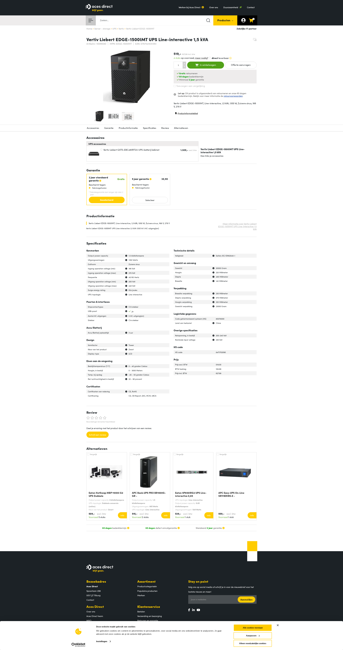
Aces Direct (95, 606)
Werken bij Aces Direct (189, 7)
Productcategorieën (147, 586)
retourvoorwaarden (233, 95)
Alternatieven (181, 127)
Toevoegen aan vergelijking (190, 85)
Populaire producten (147, 590)
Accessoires (93, 127)
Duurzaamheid (230, 7)
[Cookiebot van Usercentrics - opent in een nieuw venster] (78, 645)
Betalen (141, 611)
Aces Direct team (94, 616)
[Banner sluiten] (278, 625)
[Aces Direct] (99, 8)
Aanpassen (251, 635)
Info (122, 515)
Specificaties (149, 127)
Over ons (213, 7)
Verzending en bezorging (149, 616)
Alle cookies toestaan (253, 628)
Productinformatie (128, 127)
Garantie (108, 127)
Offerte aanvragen (241, 64)
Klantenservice (148, 606)
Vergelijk (93, 454)
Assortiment (146, 581)
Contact (251, 7)
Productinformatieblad (186, 114)
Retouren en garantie (147, 620)
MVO (88, 620)
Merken (141, 595)
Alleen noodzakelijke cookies (252, 643)
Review (165, 127)
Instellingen (101, 641)
